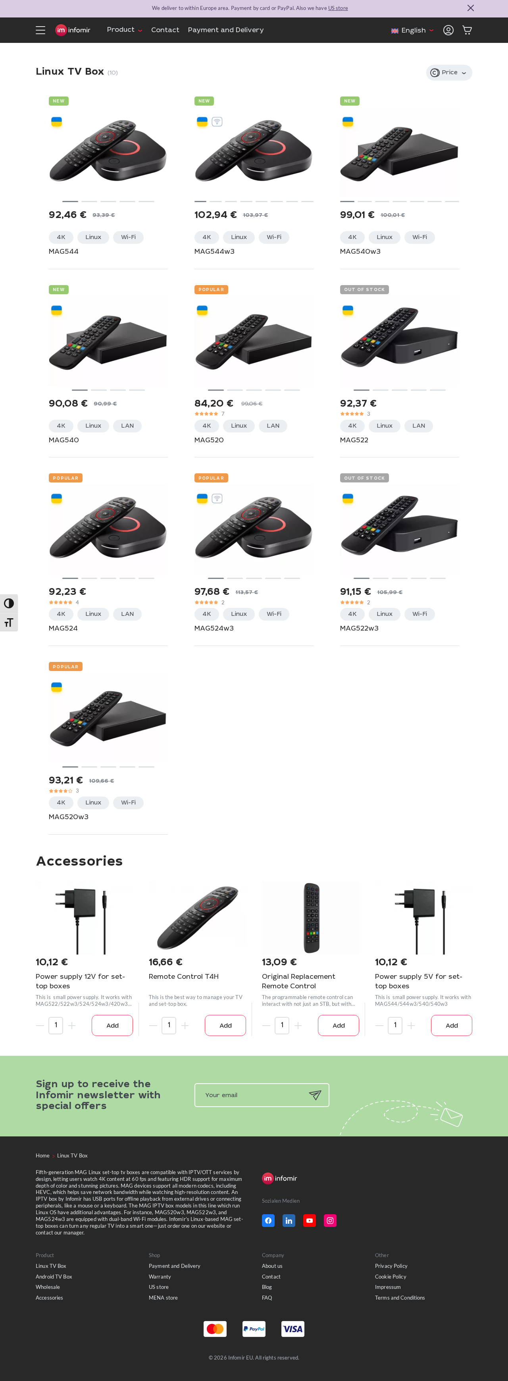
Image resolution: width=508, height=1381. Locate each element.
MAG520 (209, 441)
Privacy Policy (391, 1266)
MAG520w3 (69, 817)
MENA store (163, 1297)
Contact (165, 30)
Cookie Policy (390, 1276)
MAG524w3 (214, 629)
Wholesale (48, 1287)
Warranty (160, 1276)
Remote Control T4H (184, 977)
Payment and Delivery (226, 30)
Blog (267, 1287)
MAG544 (64, 252)
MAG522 (354, 441)
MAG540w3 (360, 252)
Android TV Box (54, 1276)
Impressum (388, 1287)
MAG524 (63, 629)
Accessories (49, 1297)
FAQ (267, 1297)
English (414, 31)
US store (338, 8)
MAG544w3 (214, 252)
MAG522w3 (359, 629)
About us (272, 1266)
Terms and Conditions (400, 1297)
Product (121, 30)
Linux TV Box (51, 1266)
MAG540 (64, 441)
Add (112, 1026)
